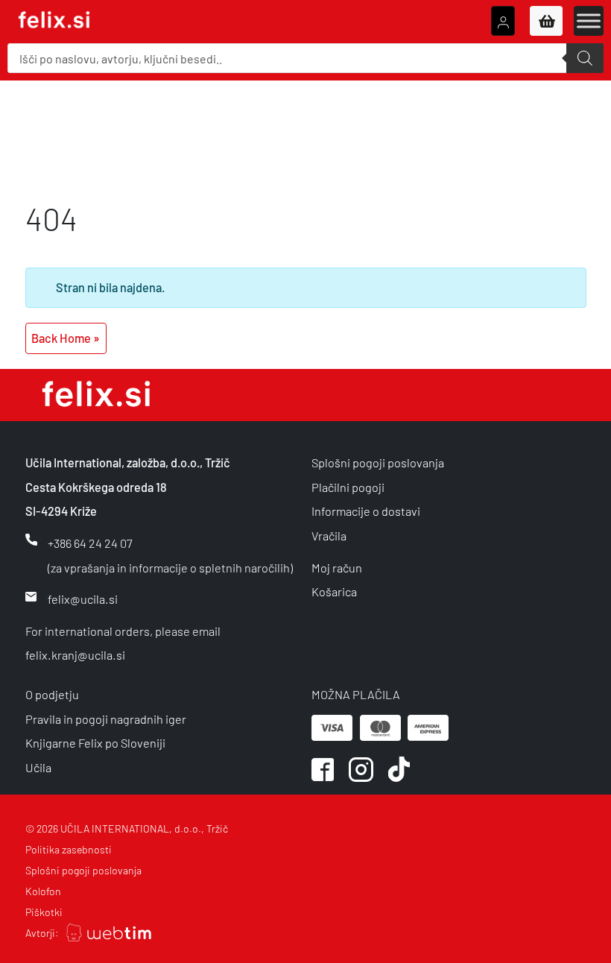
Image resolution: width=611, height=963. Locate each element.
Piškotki (44, 912)
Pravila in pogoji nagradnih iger (105, 719)
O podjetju (52, 694)
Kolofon (43, 891)
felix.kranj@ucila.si (75, 655)
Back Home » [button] (65, 338)
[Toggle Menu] (589, 20)
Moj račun (336, 568)
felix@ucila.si (83, 599)
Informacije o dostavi (365, 511)
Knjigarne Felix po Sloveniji (95, 743)
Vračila (328, 535)
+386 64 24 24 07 (90, 543)
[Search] (585, 58)
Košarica (334, 591)
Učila (38, 767)
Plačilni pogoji (347, 487)
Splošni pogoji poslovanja (377, 462)
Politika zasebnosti (68, 849)
